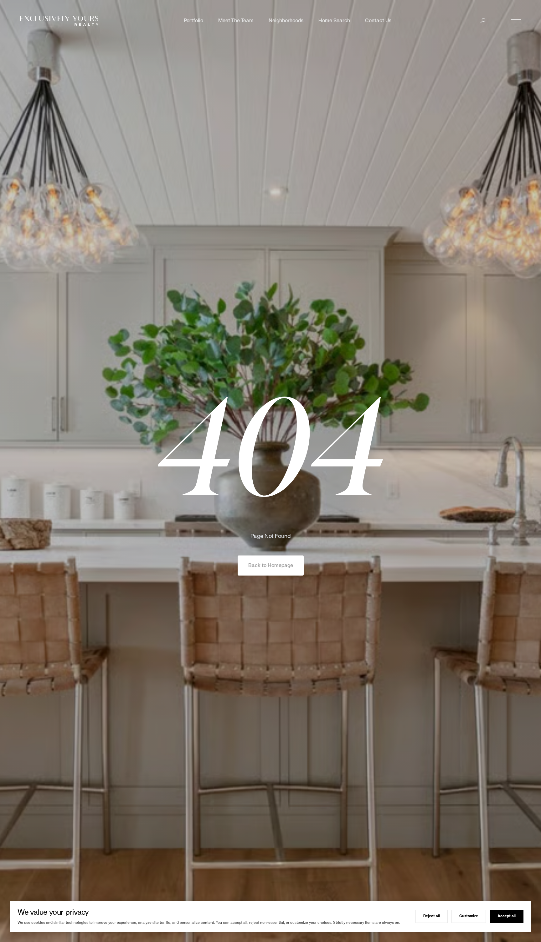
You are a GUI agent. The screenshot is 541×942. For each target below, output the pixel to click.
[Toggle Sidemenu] (516, 21)
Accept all (506, 916)
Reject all (431, 916)
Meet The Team (236, 21)
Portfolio (193, 21)
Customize (468, 916)
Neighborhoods (286, 21)
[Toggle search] (483, 20)
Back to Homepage (270, 565)
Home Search (334, 21)
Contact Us (378, 21)
